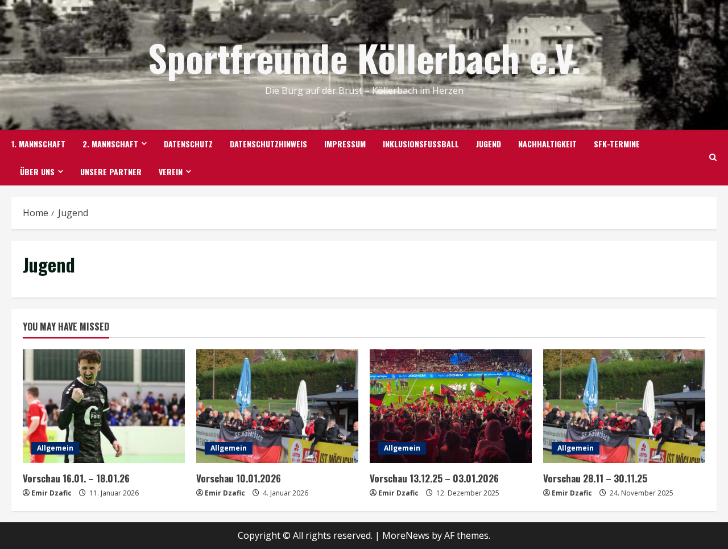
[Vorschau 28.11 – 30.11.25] (624, 406)
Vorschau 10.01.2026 (238, 478)
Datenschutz (188, 144)
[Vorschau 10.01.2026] (277, 406)
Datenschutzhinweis (268, 144)
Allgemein (55, 448)
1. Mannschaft (38, 144)
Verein (171, 172)
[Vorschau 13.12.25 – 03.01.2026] (451, 406)
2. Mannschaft (110, 144)
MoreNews (405, 535)
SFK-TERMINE (617, 144)
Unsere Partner (111, 172)
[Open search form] (713, 157)
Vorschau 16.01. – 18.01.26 (76, 478)
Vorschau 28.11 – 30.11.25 (595, 478)
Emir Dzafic (51, 493)
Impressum (345, 144)
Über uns (37, 172)
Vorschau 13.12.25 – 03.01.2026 (434, 478)
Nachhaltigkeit (547, 144)
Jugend (488, 144)
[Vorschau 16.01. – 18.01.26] (104, 406)
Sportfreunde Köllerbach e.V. (364, 57)
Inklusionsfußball (421, 144)
